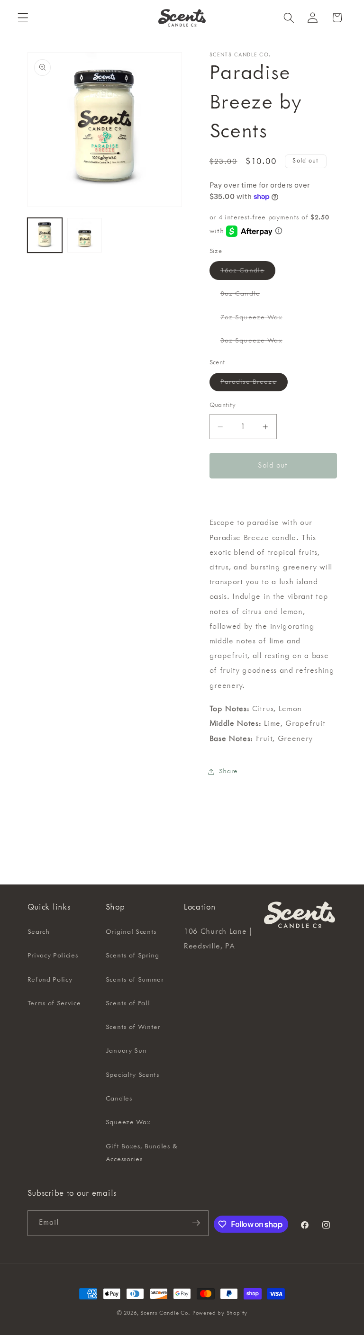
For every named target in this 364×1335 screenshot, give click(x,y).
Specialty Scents (132, 1075)
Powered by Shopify (220, 1313)
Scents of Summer (135, 979)
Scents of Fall (128, 1003)
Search (38, 932)
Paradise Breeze (254, 384)
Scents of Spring (132, 955)
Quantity (222, 405)
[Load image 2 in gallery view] (84, 235)
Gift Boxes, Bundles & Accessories (142, 1153)
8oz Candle (246, 296)
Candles (119, 1098)
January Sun (126, 1051)
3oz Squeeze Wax (256, 343)
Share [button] (228, 771)
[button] (23, 18)
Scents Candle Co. (165, 1313)
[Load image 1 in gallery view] (44, 235)
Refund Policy (50, 979)
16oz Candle (248, 273)
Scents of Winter (133, 1027)
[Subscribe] (196, 1223)
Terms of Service (54, 1003)
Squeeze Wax (128, 1122)
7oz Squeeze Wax (256, 319)
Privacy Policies (52, 955)
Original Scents (131, 932)
